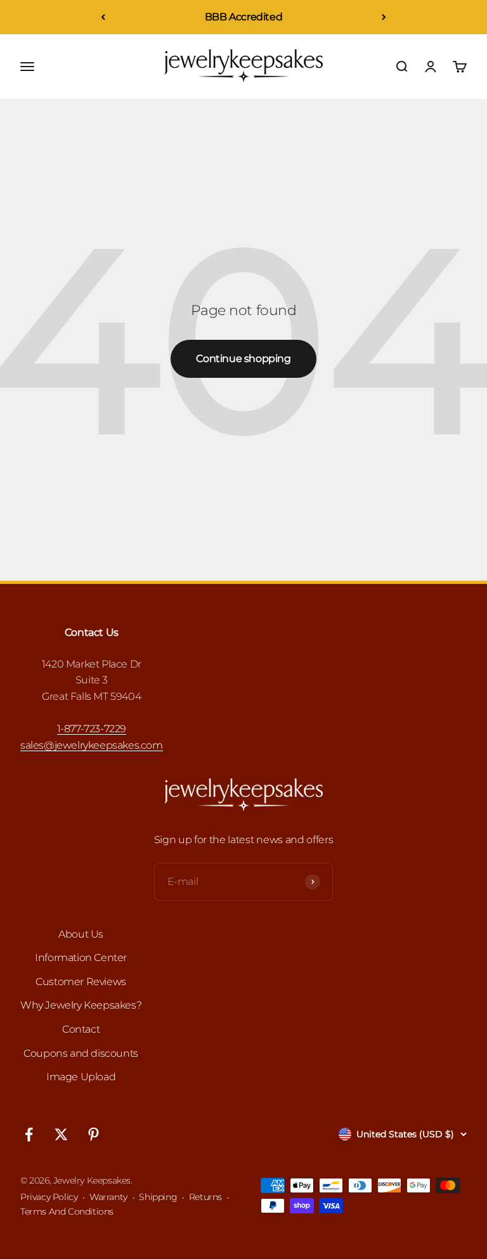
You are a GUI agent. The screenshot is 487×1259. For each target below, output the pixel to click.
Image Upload (80, 1077)
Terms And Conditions (67, 1211)
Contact (81, 1029)
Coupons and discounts (80, 1053)
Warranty (108, 1197)
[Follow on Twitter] (61, 1134)
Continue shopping (243, 358)
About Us (80, 934)
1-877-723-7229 (91, 729)
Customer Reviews (81, 982)
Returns (205, 1197)
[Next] (384, 17)
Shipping (158, 1197)
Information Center (81, 958)
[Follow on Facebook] (28, 1134)
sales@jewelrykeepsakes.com (91, 745)
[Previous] (103, 17)
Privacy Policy (48, 1197)
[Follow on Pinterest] (93, 1134)
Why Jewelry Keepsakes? (80, 1005)
